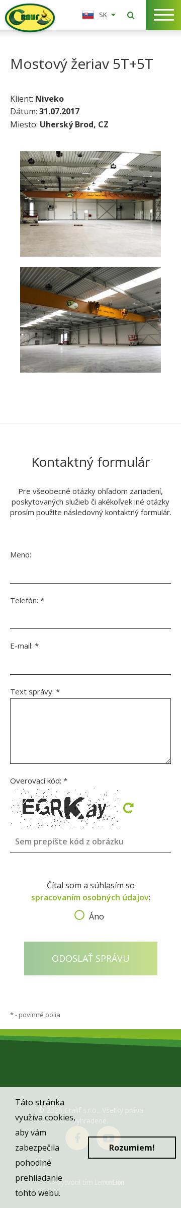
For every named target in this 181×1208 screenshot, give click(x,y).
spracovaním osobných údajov (90, 897)
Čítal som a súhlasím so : (90, 898)
